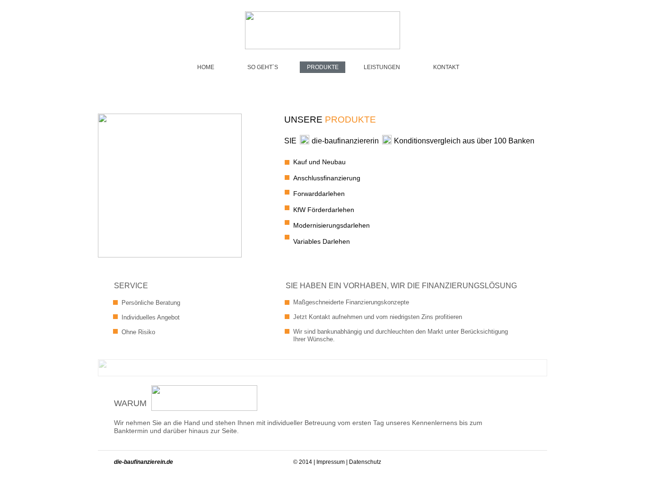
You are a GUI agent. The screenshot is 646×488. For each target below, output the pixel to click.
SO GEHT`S (262, 67)
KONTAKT (446, 67)
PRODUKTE (323, 67)
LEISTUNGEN (382, 67)
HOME (205, 67)
